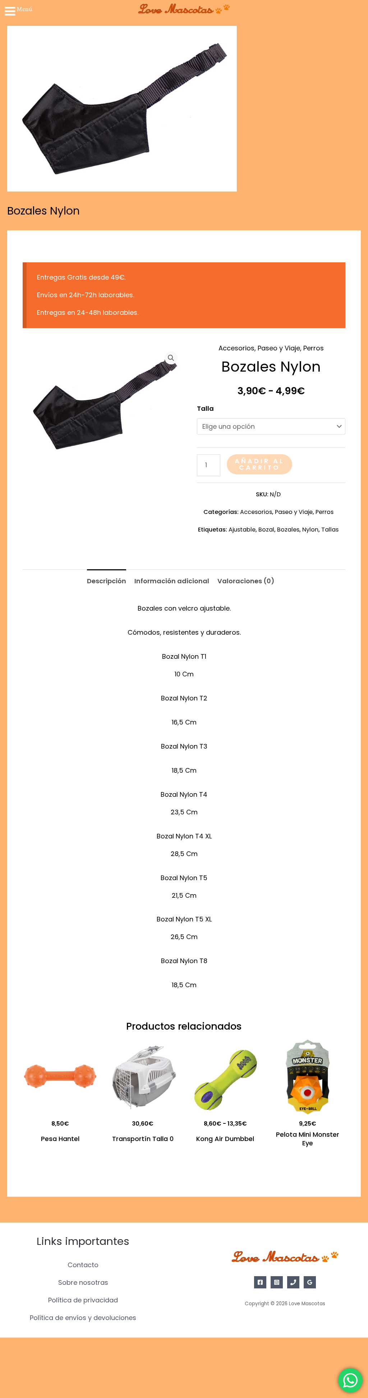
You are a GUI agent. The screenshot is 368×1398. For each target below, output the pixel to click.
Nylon (310, 529)
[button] (171, 357)
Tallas (330, 529)
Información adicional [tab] (171, 580)
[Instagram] (277, 1282)
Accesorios (236, 348)
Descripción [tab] (106, 580)
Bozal (266, 529)
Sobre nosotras (83, 1282)
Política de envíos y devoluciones (83, 1317)
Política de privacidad (83, 1300)
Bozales (288, 529)
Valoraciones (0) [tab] (246, 580)
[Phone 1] (293, 1282)
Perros (313, 348)
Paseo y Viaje (279, 348)
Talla (205, 408)
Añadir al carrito (259, 464)
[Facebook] (260, 1282)
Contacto (83, 1264)
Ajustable (242, 529)
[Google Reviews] (310, 1282)
